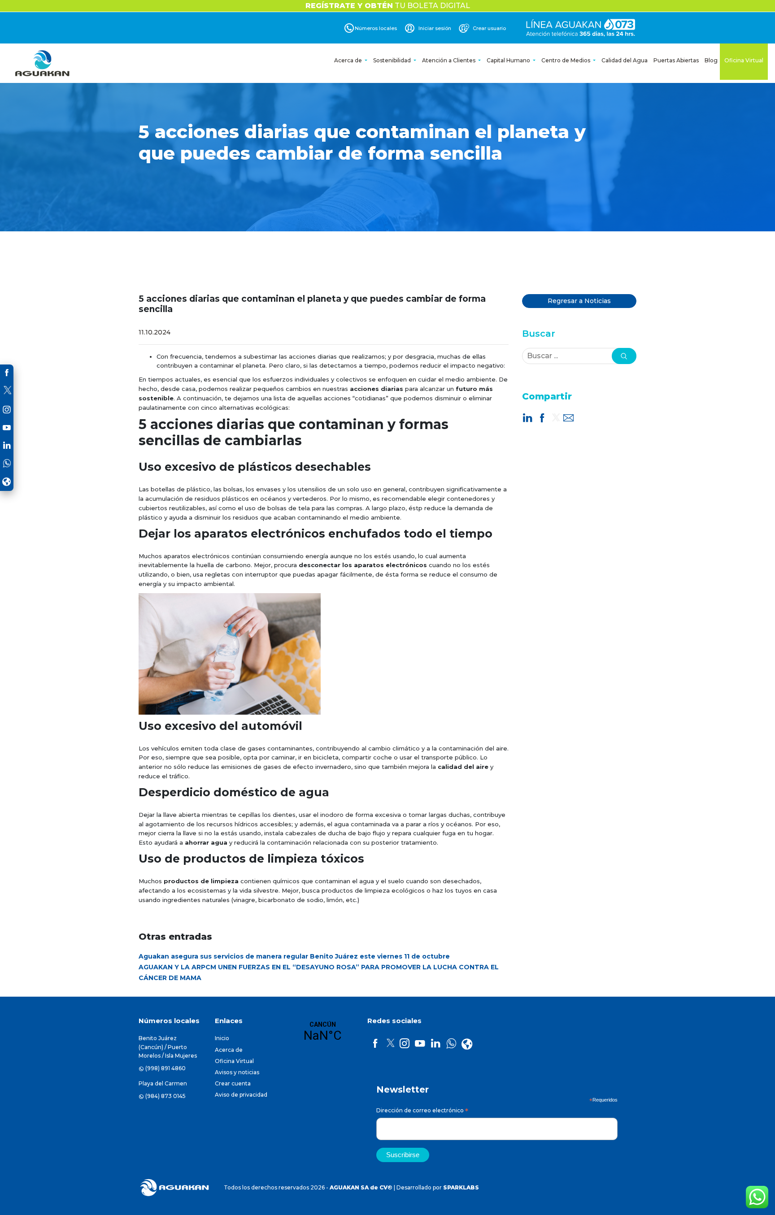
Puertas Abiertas (676, 60)
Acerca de (348, 60)
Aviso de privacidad (241, 1094)
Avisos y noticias (237, 1072)
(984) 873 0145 (165, 1096)
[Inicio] (43, 63)
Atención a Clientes (449, 60)
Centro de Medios (566, 60)
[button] (624, 356)
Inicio (222, 1038)
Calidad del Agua (624, 60)
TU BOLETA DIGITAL (387, 5)
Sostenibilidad (392, 60)
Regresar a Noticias (579, 301)
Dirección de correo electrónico (422, 1111)
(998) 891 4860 (165, 1068)
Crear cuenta (233, 1083)
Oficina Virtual (743, 60)
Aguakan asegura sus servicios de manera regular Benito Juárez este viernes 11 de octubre (294, 956)
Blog (711, 60)
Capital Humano (509, 60)
